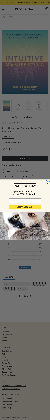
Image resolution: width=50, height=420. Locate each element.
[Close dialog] (48, 182)
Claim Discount (25, 207)
